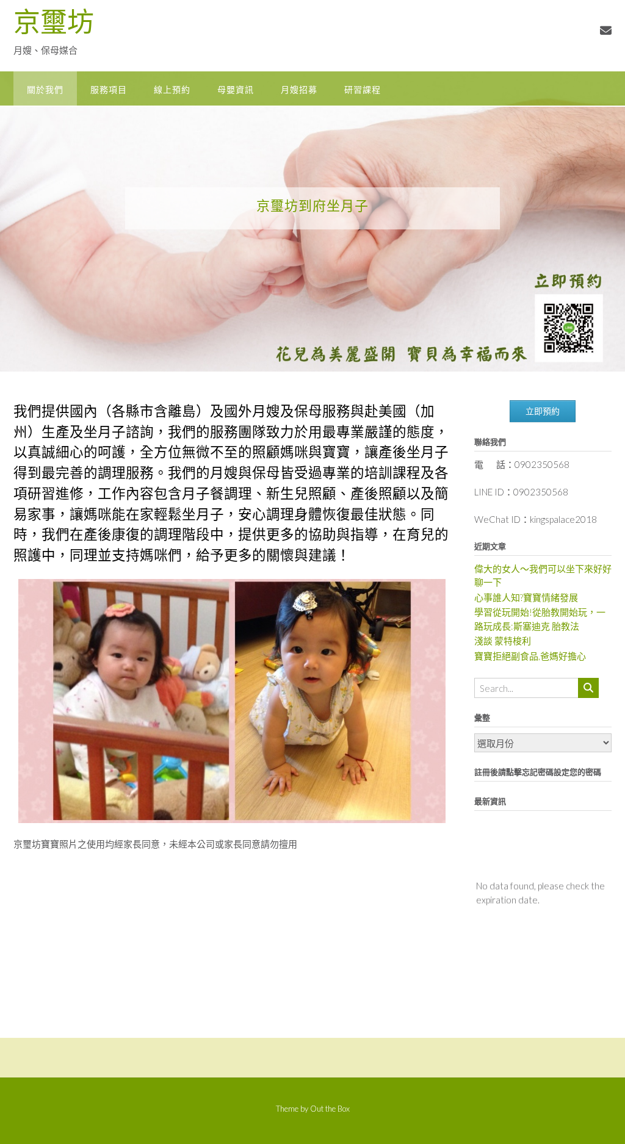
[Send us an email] (606, 30)
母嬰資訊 (235, 89)
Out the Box (330, 1108)
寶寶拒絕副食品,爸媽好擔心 (530, 655)
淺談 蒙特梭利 (502, 640)
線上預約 (172, 89)
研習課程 (362, 89)
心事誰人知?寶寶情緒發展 (526, 597)
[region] (232, 701)
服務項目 (108, 89)
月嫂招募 (299, 89)
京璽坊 (53, 28)
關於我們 (45, 89)
